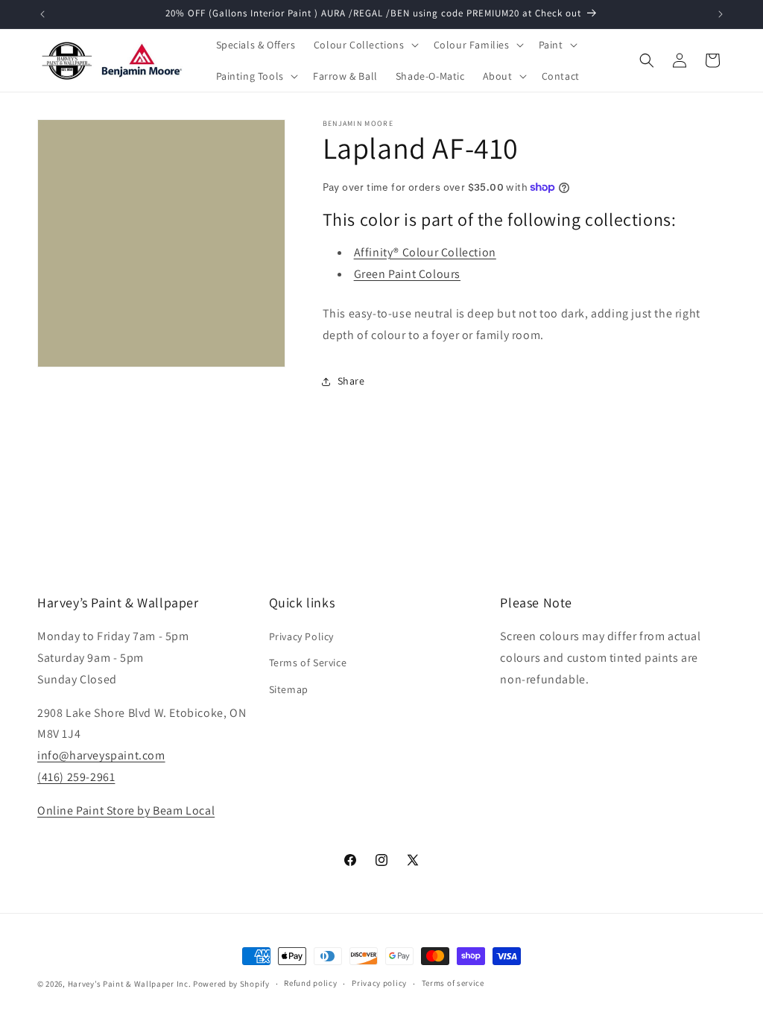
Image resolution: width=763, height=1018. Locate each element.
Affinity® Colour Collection (425, 252)
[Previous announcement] (42, 14)
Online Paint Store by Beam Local (126, 810)
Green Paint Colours (407, 274)
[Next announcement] (720, 14)
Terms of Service (308, 662)
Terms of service (453, 983)
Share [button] (351, 381)
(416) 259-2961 (76, 777)
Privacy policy (379, 983)
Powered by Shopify (231, 984)
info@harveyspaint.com (101, 755)
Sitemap (288, 689)
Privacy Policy (301, 636)
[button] (365, 44)
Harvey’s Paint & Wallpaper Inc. (129, 984)
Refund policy (310, 983)
